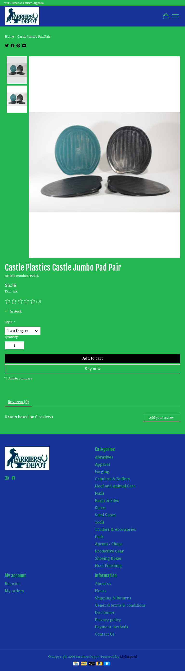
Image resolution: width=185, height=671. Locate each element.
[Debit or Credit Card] (91, 664)
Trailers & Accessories (115, 529)
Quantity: (12, 337)
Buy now (93, 368)
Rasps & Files (107, 500)
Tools (99, 522)
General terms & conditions (120, 605)
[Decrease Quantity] (9, 345)
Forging (102, 471)
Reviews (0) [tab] (18, 401)
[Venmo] (107, 664)
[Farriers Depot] (22, 16)
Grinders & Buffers (112, 478)
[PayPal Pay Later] (99, 664)
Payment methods (111, 627)
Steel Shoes (105, 515)
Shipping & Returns (113, 598)
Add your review (161, 417)
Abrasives (104, 457)
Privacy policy (108, 619)
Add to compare (20, 378)
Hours (100, 590)
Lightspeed (128, 656)
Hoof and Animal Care (115, 486)
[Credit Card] (76, 664)
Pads (99, 536)
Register (12, 583)
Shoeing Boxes (108, 558)
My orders (14, 590)
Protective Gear (109, 551)
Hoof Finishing (108, 565)
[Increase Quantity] (19, 345)
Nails (99, 493)
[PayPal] (84, 664)
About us (103, 583)
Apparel (102, 464)
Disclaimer (105, 612)
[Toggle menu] (175, 16)
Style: (10, 322)
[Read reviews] (20, 301)
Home (9, 36)
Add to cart (92, 358)
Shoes (100, 507)
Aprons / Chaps (108, 543)
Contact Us (104, 634)
